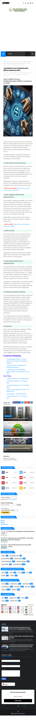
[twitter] (26, 3)
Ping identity (14, 63)
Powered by (14, 706)
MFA (22, 61)
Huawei (3, 575)
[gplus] (33, 3)
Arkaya (3, 555)
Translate (14, 499)
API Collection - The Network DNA (16, 394)
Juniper (12, 575)
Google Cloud (13, 600)
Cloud (3, 583)
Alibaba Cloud (13, 598)
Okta (4, 63)
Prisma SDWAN (18, 558)
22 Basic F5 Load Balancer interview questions (21, 531)
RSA (19, 63)
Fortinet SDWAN (6, 558)
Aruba (11, 572)
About (3, 522)
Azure (22, 598)
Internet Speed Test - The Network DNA (18, 378)
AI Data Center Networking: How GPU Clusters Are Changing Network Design (20, 628)
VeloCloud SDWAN (21, 561)
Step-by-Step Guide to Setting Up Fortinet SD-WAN (21, 637)
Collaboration (13, 583)
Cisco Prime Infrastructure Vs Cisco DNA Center (19, 545)
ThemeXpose (21, 713)
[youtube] (28, 3)
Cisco (8, 61)
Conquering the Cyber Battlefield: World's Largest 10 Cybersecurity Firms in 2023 (17, 371)
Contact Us (4, 524)
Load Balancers (5, 586)
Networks (27, 586)
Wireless (14, 589)
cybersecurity (14, 61)
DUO (19, 61)
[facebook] (24, 3)
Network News (27, 61)
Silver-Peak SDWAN (6, 561)
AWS (3, 598)
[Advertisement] (18, 32)
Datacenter (26, 583)
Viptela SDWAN (17, 564)
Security (22, 63)
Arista (3, 572)
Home (4, 61)
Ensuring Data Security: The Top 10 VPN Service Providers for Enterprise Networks (16, 361)
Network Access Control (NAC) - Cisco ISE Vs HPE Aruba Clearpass (20, 539)
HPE (27, 572)
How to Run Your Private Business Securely (16, 418)
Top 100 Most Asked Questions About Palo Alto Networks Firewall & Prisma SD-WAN (21, 645)
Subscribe (18, 700)
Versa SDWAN (5, 564)
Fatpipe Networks (14, 555)
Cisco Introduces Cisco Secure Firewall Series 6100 (17, 449)
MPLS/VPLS (17, 586)
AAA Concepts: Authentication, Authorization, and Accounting (17, 433)
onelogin (8, 63)
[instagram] (30, 3)
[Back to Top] (18, 712)
